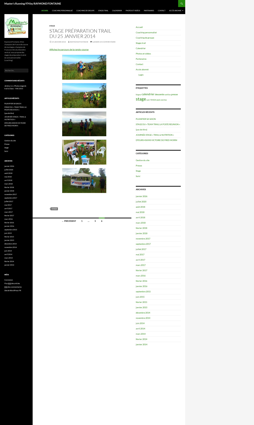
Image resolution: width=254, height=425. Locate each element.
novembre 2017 (143, 238)
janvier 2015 (141, 307)
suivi (148, 100)
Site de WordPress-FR (12, 290)
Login (140, 74)
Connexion (8, 280)
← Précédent (69, 221)
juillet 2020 (141, 201)
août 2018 (140, 207)
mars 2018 (141, 222)
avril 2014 (140, 328)
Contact (161, 10)
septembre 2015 (143, 291)
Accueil (44, 10)
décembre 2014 (143, 312)
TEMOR (153, 100)
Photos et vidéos (133, 10)
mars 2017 (141, 265)
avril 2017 (140, 259)
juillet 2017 (141, 249)
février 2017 (141, 270)
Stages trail (103, 10)
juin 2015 (140, 297)
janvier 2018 (141, 233)
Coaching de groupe (85, 10)
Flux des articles (12, 283)
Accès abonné (175, 10)
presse (174, 94)
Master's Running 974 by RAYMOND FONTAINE (32, 3)
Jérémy (7, 86)
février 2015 (141, 302)
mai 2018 (140, 212)
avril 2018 (140, 217)
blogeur (138, 95)
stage (54, 209)
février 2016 (141, 281)
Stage (52, 26)
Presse (139, 165)
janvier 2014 (141, 344)
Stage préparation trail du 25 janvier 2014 (80, 33)
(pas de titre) (141, 129)
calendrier (148, 94)
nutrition (167, 95)
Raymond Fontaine (79, 42)
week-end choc (161, 100)
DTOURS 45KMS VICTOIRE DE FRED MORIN (156, 140)
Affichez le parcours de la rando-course (68, 49)
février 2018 (141, 228)
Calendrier (117, 10)
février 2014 (141, 339)
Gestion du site (142, 160)
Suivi (138, 176)
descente (159, 94)
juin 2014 (140, 323)
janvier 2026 (141, 196)
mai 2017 (140, 254)
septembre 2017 (143, 244)
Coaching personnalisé (62, 10)
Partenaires (149, 10)
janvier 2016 (141, 286)
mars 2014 (141, 334)
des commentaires (13, 287)
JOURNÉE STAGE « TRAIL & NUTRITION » (155, 135)
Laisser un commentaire (104, 42)
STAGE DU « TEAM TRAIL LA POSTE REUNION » (158, 124)
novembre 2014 (143, 318)
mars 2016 (141, 275)
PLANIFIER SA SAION (146, 119)
